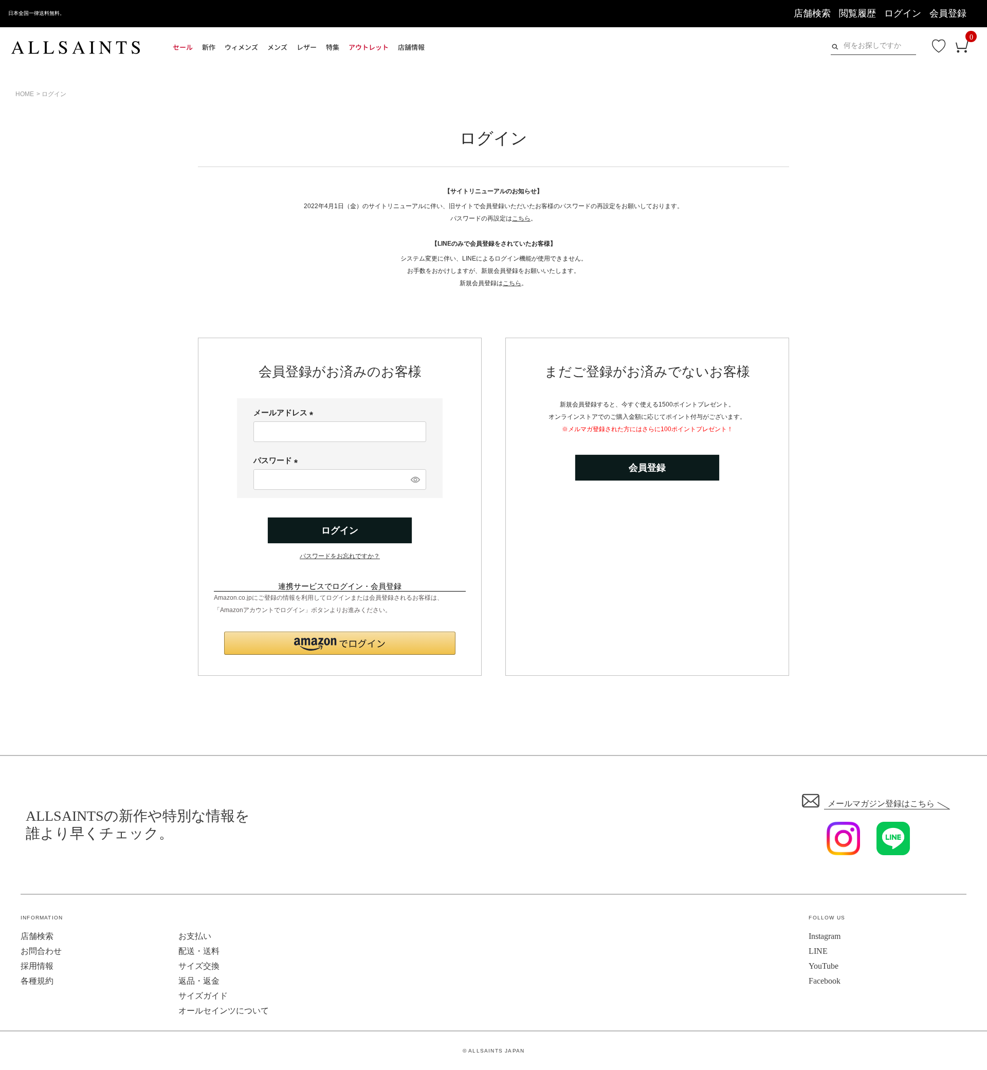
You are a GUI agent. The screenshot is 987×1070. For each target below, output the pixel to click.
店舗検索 (812, 13)
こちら (521, 218)
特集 (332, 47)
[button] (339, 643)
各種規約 (37, 980)
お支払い (194, 936)
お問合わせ (41, 951)
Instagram (824, 936)
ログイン (902, 13)
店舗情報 (411, 47)
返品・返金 (199, 980)
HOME (24, 94)
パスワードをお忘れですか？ (340, 556)
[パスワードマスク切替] (414, 479)
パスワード (277, 460)
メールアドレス (285, 412)
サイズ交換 (199, 966)
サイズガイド (203, 995)
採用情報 (37, 966)
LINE (818, 951)
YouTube (823, 966)
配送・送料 (199, 951)
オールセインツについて (223, 1010)
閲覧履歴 (857, 13)
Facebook (824, 980)
